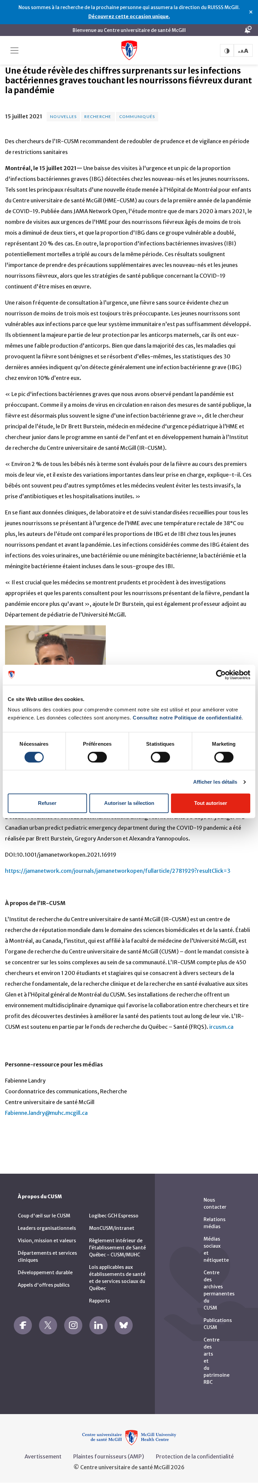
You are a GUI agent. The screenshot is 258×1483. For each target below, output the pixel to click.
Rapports (99, 1301)
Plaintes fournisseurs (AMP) (108, 1456)
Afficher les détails (215, 782)
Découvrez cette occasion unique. (129, 16)
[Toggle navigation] (14, 50)
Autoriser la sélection (129, 803)
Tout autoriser (210, 803)
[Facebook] (23, 1325)
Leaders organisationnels (47, 1228)
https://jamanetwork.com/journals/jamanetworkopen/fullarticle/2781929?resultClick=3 (118, 870)
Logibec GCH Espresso (113, 1216)
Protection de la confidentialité (195, 1456)
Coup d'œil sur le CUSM (44, 1216)
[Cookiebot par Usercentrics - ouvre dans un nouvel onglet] (220, 675)
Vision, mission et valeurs (47, 1241)
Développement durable (45, 1273)
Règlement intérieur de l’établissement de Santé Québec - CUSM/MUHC (117, 1248)
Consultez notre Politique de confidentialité (187, 717)
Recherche (97, 116)
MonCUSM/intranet (111, 1228)
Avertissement (43, 1456)
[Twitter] (48, 1325)
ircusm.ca (221, 1026)
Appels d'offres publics (44, 1285)
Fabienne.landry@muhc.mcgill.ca (46, 1112)
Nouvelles (63, 116)
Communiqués (137, 116)
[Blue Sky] (124, 1325)
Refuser (47, 803)
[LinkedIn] (98, 1325)
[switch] (97, 757)
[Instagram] (73, 1325)
